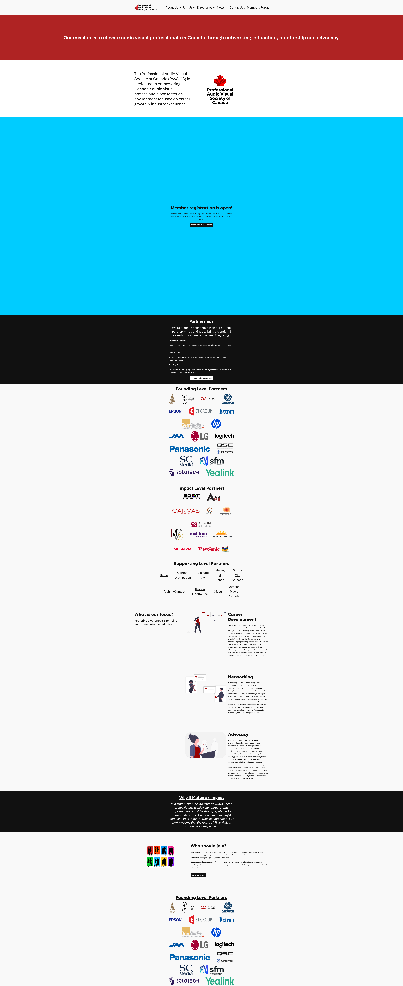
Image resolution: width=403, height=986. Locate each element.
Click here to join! (198, 875)
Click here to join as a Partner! (202, 378)
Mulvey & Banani (220, 575)
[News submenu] (226, 8)
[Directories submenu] (214, 8)
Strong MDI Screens (237, 575)
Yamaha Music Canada (234, 591)
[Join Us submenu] (194, 8)
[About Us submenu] (180, 8)
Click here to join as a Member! (201, 225)
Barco (164, 575)
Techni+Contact (174, 591)
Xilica (218, 591)
